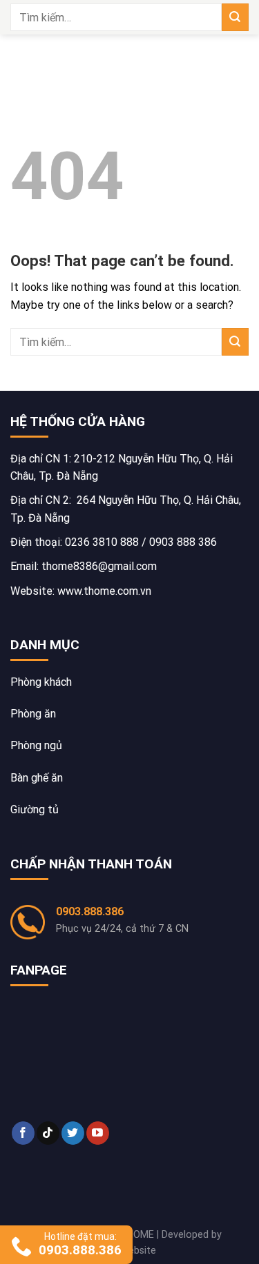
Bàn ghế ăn (36, 777)
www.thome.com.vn (104, 591)
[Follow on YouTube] (97, 1133)
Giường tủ (34, 809)
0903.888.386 (90, 911)
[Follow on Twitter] (72, 1133)
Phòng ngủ (36, 745)
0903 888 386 (183, 542)
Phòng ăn (33, 713)
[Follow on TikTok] (48, 1133)
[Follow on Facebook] (23, 1133)
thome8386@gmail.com (99, 566)
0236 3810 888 (102, 542)
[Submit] (235, 16)
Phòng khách (41, 682)
